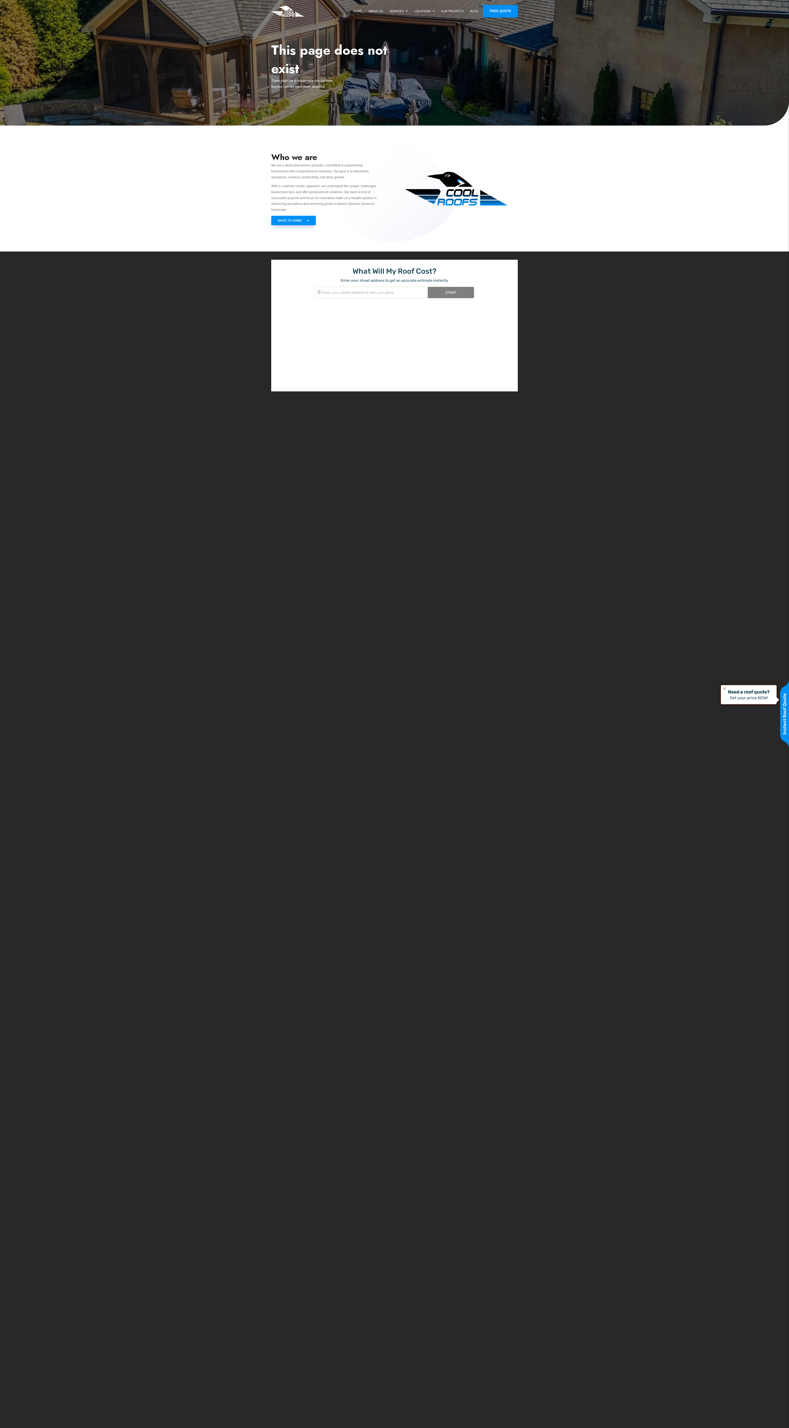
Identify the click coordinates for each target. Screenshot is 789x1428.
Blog (474, 11)
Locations (422, 11)
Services (397, 11)
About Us (375, 11)
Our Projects (452, 11)
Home (357, 11)
